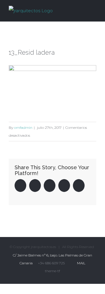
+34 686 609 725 (51, 263)
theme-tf (52, 271)
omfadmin (23, 127)
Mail (80, 263)
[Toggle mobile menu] (94, 10)
